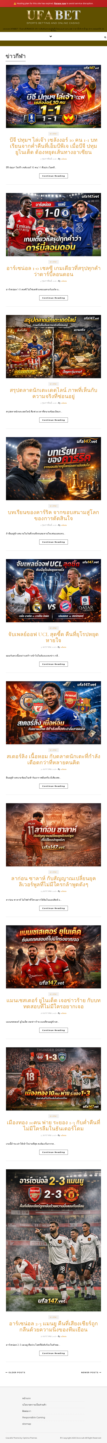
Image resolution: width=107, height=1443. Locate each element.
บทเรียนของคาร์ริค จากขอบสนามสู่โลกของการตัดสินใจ (53, 515)
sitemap (26, 1424)
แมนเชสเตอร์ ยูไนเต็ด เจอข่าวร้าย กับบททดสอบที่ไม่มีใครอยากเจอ (53, 1003)
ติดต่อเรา (26, 1411)
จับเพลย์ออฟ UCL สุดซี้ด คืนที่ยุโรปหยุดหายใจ (53, 637)
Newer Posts (90, 1372)
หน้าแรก (26, 1398)
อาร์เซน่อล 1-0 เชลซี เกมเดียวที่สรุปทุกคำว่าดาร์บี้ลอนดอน (53, 271)
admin (64, 158)
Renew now (60, 3)
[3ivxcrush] (53, 17)
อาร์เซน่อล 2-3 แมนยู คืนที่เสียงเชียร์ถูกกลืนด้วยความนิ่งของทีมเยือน (53, 1326)
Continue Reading (53, 176)
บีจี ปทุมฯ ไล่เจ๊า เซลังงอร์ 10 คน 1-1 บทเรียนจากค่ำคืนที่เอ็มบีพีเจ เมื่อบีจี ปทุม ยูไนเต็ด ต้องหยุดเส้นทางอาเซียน (54, 146)
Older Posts (16, 1372)
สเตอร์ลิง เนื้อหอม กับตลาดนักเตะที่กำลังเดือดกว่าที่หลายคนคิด (53, 759)
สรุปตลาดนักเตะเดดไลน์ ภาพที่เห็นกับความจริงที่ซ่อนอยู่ (53, 393)
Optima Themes (30, 1438)
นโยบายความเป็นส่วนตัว (34, 1404)
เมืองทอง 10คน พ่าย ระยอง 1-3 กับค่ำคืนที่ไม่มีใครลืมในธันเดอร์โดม (53, 1125)
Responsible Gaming (33, 1417)
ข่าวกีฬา (53, 134)
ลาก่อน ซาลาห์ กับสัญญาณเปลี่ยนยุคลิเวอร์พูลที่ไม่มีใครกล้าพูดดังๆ (53, 881)
